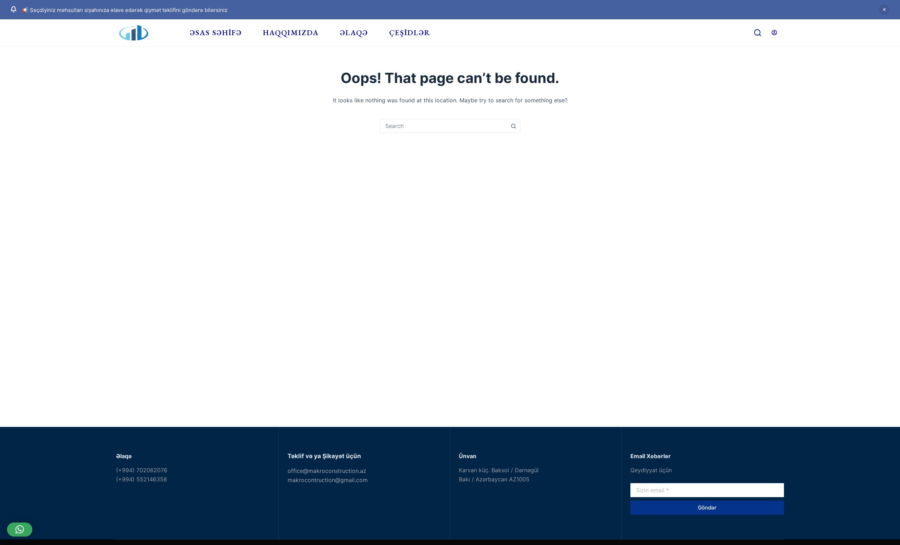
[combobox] (443, 126)
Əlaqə (354, 32)
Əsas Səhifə (216, 32)
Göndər (707, 507)
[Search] (757, 32)
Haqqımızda (291, 32)
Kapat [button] (884, 9)
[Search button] (513, 126)
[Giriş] (774, 32)
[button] (19, 529)
